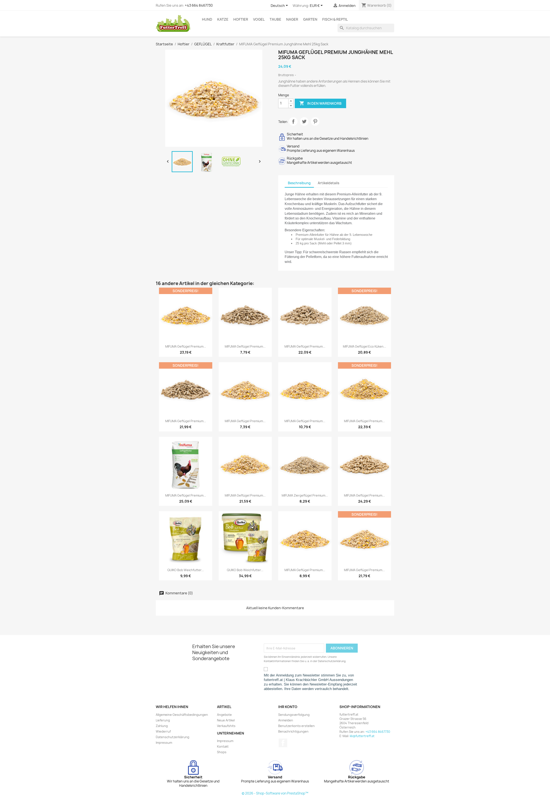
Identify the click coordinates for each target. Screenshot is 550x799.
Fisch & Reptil (335, 19)
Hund (207, 19)
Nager (292, 19)
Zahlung (162, 726)
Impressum (164, 743)
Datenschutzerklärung (172, 737)
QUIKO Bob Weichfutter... (185, 570)
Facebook (283, 743)
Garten (310, 19)
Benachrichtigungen (293, 731)
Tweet (304, 121)
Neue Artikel (226, 720)
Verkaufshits (226, 726)
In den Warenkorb (320, 103)
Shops (221, 752)
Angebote (224, 715)
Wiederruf (163, 731)
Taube (275, 19)
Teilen (293, 121)
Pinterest (315, 121)
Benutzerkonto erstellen (296, 726)
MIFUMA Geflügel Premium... (185, 346)
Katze (222, 19)
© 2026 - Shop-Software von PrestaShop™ (275, 793)
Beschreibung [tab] (299, 183)
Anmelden (285, 720)
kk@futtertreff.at (362, 736)
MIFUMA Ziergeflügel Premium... (305, 495)
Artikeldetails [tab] (328, 183)
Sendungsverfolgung (294, 715)
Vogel (259, 19)
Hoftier (240, 19)
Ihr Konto (287, 706)
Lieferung (163, 720)
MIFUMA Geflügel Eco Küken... (364, 346)
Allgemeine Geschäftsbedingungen (182, 715)
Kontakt (223, 746)
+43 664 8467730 (199, 5)
